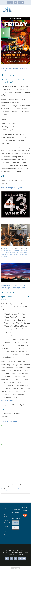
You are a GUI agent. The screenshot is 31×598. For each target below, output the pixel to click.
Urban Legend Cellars (6, 254)
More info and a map (9, 400)
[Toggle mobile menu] (28, 8)
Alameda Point (4, 250)
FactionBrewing (9, 252)
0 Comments (23, 254)
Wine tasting (16, 254)
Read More (4, 256)
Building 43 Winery (18, 250)
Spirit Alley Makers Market (20, 252)
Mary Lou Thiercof (7, 248)
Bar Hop (11, 250)
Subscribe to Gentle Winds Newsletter (15, 514)
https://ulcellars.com (9, 421)
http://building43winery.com (12, 188)
